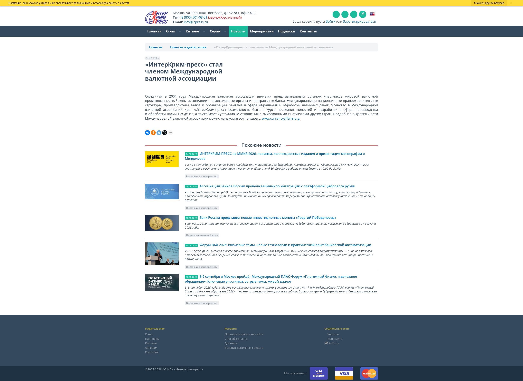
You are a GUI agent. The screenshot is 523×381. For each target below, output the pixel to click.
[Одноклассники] (153, 132)
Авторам (151, 348)
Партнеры (152, 339)
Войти (330, 21)
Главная (154, 31)
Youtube (333, 334)
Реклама (151, 343)
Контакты (308, 31)
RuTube (334, 343)
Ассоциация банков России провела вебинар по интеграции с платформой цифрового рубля (277, 186)
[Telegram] (158, 132)
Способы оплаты (236, 339)
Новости (238, 31)
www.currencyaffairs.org (281, 118)
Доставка (231, 343)
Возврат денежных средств (244, 348)
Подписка (286, 31)
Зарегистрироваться (359, 21)
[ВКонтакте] (147, 132)
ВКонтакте (334, 339)
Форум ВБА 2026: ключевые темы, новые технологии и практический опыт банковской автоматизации (285, 245)
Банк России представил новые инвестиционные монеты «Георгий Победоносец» (268, 217)
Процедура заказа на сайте (244, 334)
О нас (171, 31)
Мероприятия (262, 31)
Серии (215, 31)
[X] (164, 132)
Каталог (193, 31)
